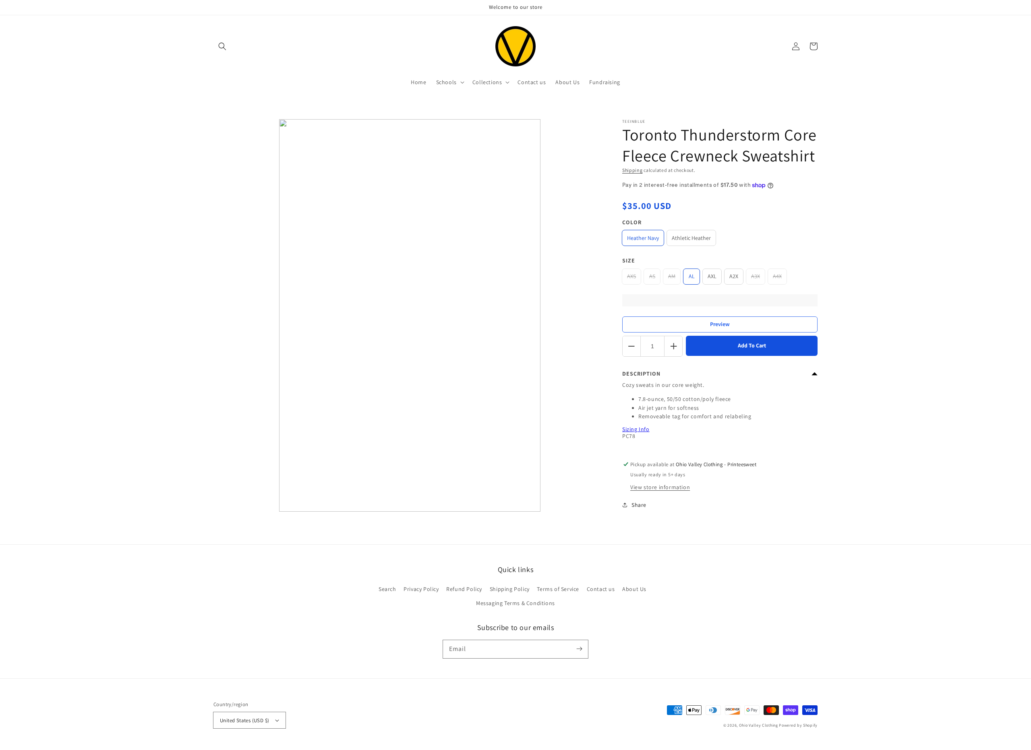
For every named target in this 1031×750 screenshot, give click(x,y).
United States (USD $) (244, 720)
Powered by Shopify (798, 725)
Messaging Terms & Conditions (515, 603)
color (632, 222)
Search (387, 589)
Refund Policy (464, 589)
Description (641, 373)
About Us (634, 589)
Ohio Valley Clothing (758, 725)
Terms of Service (558, 589)
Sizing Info (636, 429)
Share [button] (638, 504)
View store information (660, 487)
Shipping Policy (510, 589)
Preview (720, 324)
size (628, 260)
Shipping (632, 170)
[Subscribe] (579, 649)
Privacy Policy (421, 589)
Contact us (601, 589)
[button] (222, 46)
